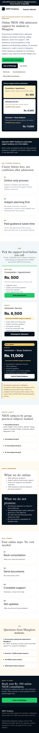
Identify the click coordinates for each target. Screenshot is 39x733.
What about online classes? (14, 666)
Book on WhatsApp (19, 700)
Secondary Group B (12, 439)
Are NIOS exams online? (13, 659)
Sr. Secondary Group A (13, 446)
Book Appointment (19, 295)
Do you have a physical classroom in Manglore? (17, 640)
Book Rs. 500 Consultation (12, 60)
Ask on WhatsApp (9, 66)
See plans (23, 66)
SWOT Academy (10, 9)
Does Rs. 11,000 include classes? (16, 653)
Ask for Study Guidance (19, 376)
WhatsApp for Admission (19, 334)
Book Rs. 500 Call (29, 9)
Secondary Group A (12, 425)
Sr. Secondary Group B (13, 452)
